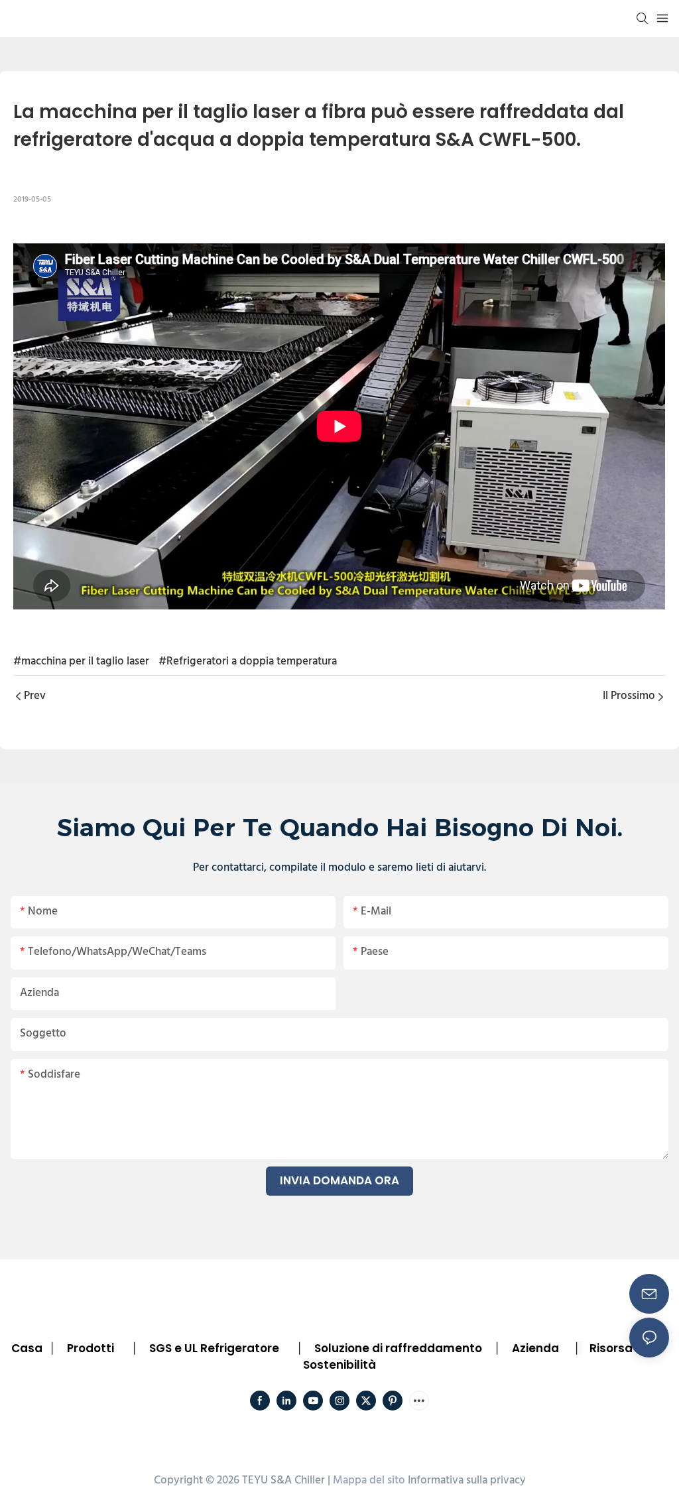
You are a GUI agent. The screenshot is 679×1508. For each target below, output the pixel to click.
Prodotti (90, 1348)
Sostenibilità (339, 1365)
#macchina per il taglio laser (81, 661)
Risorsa (611, 1348)
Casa (26, 1348)
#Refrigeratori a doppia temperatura (247, 661)
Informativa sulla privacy (467, 1480)
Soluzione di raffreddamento (398, 1348)
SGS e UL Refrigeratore (214, 1348)
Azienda (535, 1348)
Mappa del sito (369, 1480)
